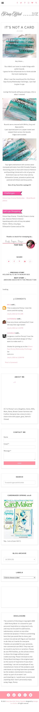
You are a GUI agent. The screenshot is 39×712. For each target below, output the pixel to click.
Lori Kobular (12, 319)
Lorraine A (11, 333)
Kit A (9, 305)
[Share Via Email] (25, 261)
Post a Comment (11, 362)
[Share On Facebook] (14, 261)
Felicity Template (21, 701)
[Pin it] (19, 261)
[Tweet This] (9, 261)
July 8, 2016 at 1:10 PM (15, 328)
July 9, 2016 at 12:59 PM (15, 357)
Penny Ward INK (10, 701)
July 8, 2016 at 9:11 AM (15, 314)
